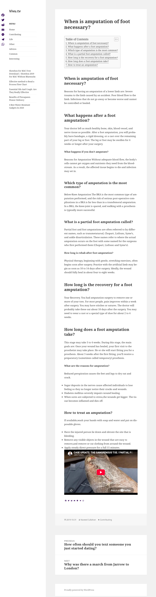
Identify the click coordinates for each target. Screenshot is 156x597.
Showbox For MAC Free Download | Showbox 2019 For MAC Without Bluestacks (22, 73)
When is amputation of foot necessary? (88, 43)
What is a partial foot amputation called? (89, 53)
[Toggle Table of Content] (115, 39)
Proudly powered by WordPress (79, 590)
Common (13, 54)
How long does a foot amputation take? (88, 61)
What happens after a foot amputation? (88, 46)
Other (12, 44)
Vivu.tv (15, 11)
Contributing (15, 34)
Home (12, 29)
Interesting (14, 58)
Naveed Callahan (88, 519)
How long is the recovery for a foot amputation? (93, 57)
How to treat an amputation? (83, 64)
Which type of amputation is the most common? (93, 50)
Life (11, 39)
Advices (12, 49)
